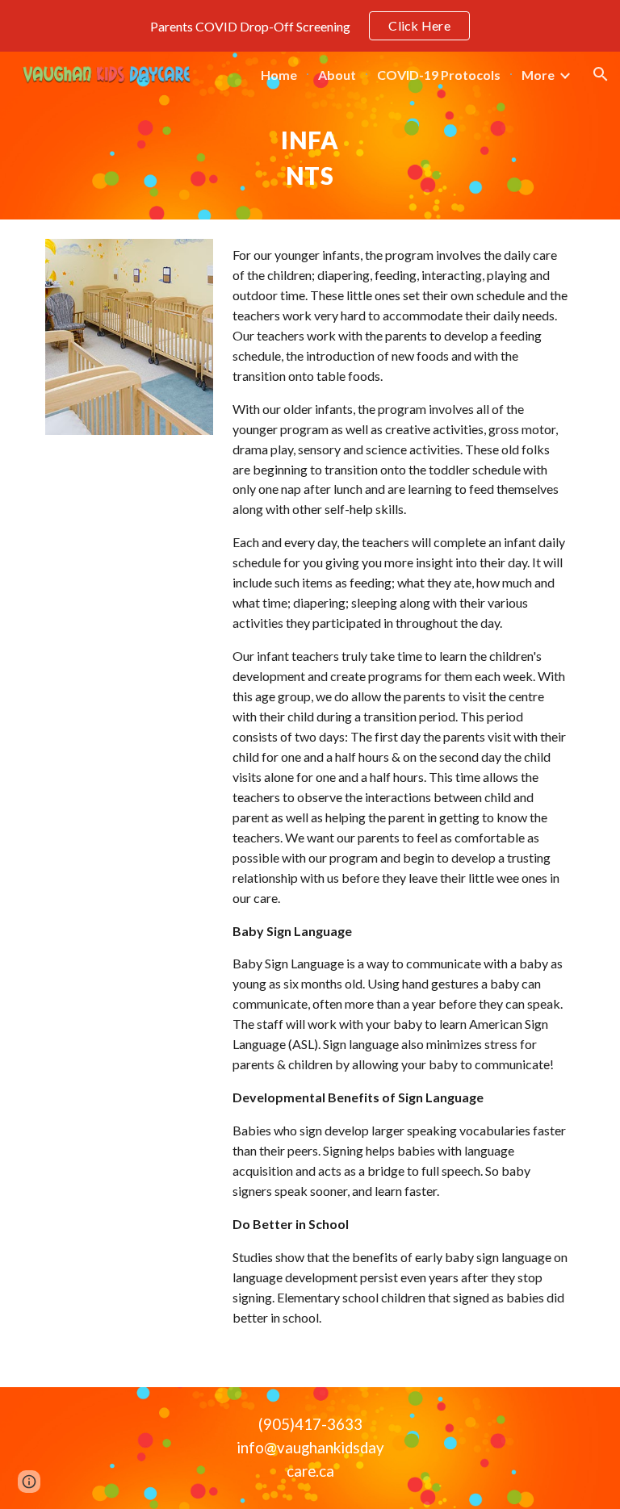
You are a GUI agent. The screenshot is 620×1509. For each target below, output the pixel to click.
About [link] (337, 74)
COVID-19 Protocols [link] (439, 74)
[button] (600, 74)
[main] (309, 158)
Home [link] (279, 74)
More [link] (538, 74)
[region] (310, 26)
